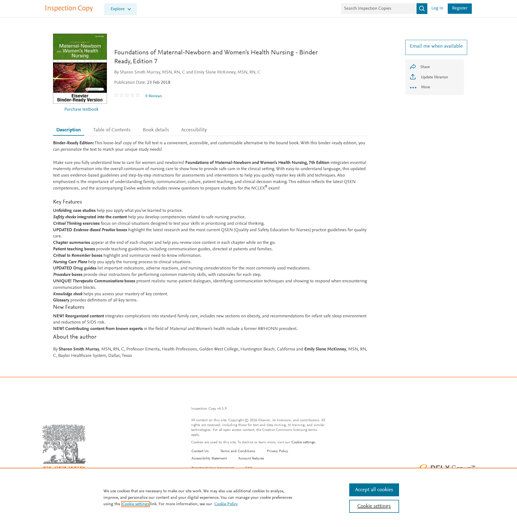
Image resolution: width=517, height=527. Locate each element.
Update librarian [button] (434, 77)
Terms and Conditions (237, 451)
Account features (251, 459)
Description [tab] (68, 130)
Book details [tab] (156, 130)
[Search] (422, 8)
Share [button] (425, 67)
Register (459, 8)
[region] (258, 497)
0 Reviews (153, 96)
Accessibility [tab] (194, 130)
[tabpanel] (210, 249)
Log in (437, 8)
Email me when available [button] (434, 46)
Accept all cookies (374, 490)
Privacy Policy (277, 451)
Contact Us (200, 451)
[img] (127, 96)
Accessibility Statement (209, 459)
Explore (118, 9)
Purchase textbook (81, 109)
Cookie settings (303, 442)
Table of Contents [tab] (112, 130)
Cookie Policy (226, 504)
